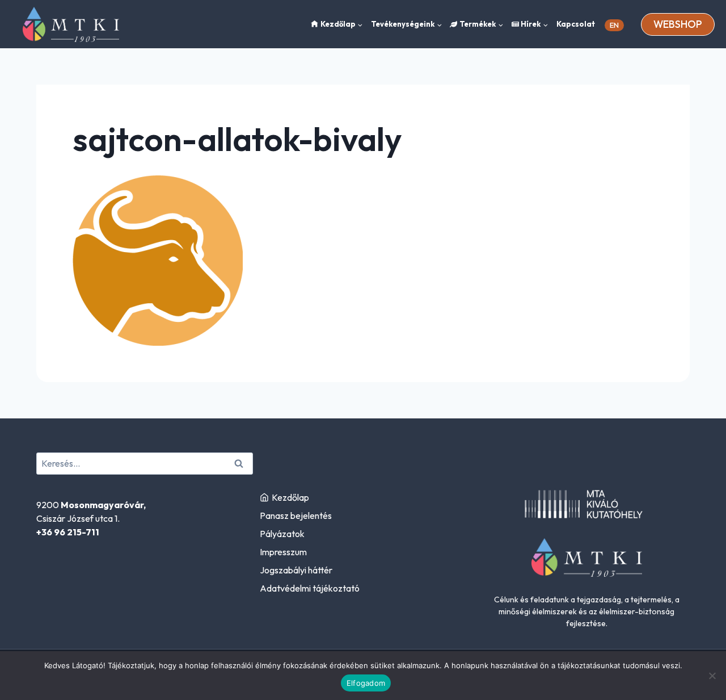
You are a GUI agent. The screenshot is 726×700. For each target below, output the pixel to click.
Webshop (677, 24)
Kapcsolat (575, 23)
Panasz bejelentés (296, 515)
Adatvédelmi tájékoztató (310, 588)
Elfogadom (366, 683)
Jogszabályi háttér (296, 570)
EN (614, 25)
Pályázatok (282, 533)
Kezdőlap (290, 497)
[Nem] (711, 675)
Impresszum (283, 552)
